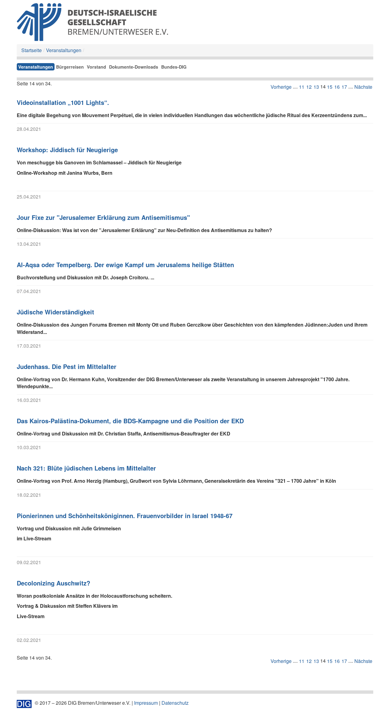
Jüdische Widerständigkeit (55, 311)
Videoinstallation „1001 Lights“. (63, 102)
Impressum (146, 702)
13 (316, 87)
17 (344, 87)
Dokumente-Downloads (133, 67)
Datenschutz (175, 702)
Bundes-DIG (173, 67)
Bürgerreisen (70, 67)
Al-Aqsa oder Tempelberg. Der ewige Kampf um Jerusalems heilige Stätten (125, 264)
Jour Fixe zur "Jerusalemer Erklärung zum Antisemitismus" (103, 217)
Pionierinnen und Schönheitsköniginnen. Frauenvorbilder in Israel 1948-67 (124, 515)
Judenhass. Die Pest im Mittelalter (66, 366)
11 (301, 87)
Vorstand (96, 67)
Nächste (363, 87)
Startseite (31, 50)
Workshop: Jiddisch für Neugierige (67, 149)
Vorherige (281, 87)
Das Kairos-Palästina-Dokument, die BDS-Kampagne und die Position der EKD (130, 420)
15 (329, 87)
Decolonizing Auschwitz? (53, 582)
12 (309, 87)
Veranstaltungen (63, 50)
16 (337, 87)
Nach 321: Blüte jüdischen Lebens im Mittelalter (86, 468)
